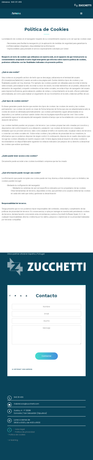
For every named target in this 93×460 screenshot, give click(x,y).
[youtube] (26, 295)
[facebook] (10, 295)
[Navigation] (81, 13)
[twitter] (15, 295)
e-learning (13, 440)
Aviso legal (20, 429)
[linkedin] (21, 295)
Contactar (46, 356)
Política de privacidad (25, 432)
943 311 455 (16, 2)
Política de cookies (17, 434)
